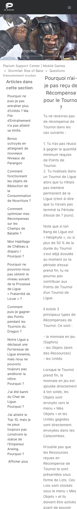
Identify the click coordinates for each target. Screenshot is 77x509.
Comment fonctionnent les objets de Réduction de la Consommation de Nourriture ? (19, 186)
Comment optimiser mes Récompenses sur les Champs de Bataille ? (18, 221)
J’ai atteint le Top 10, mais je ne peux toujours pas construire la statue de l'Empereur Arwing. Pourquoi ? (19, 434)
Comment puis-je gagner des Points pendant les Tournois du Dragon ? (18, 319)
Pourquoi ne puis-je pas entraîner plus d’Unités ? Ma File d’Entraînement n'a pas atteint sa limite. (19, 113)
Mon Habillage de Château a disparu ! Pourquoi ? (18, 248)
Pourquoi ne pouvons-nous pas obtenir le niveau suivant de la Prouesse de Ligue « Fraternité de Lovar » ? (18, 281)
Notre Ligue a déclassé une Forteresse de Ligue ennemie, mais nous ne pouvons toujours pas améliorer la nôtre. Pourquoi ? (19, 361)
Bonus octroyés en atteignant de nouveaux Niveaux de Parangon (17, 150)
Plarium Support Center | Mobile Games (34, 66)
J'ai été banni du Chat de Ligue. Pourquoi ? (17, 399)
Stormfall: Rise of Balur (26, 71)
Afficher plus (18, 461)
